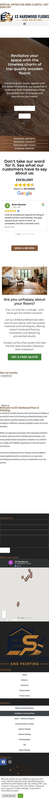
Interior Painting (24, 729)
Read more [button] (10, 227)
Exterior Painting (24, 734)
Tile (24, 745)
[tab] (6, 376)
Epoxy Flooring (24, 750)
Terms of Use (24, 696)
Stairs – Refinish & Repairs (24, 719)
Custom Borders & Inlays (24, 724)
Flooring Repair (24, 740)
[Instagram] (10, 762)
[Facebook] (3, 762)
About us (24, 680)
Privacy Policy (24, 690)
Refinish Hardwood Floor (24, 708)
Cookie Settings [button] (9, 796)
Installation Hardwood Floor (24, 713)
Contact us (24, 685)
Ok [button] (20, 796)
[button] (24, 24)
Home (24, 675)
